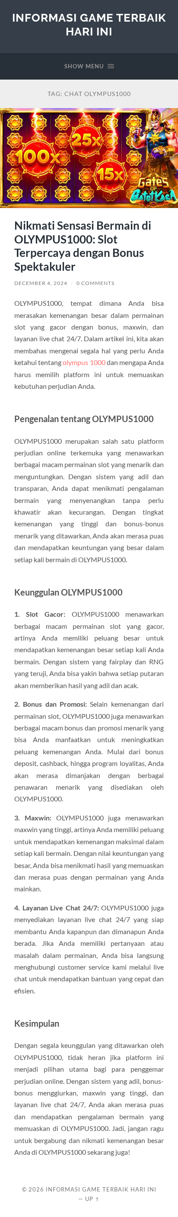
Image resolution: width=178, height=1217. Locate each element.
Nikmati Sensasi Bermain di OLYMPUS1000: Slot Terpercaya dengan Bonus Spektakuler (82, 245)
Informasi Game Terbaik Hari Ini (89, 24)
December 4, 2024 (40, 283)
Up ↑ (92, 1198)
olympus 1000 (84, 362)
